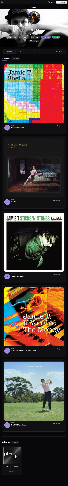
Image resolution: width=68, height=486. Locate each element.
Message (35, 41)
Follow (14, 37)
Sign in (53, 2)
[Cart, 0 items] (49, 2)
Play (57, 37)
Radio (36, 37)
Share (24, 37)
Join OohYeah (62, 2)
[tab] (9, 52)
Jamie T (13, 125)
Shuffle (47, 37)
